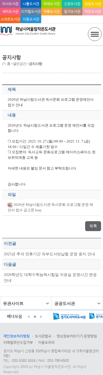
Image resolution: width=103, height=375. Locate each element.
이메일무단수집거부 (18, 342)
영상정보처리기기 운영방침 (77, 336)
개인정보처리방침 (16, 336)
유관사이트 (13, 303)
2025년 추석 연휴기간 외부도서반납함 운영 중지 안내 (49, 254)
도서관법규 (43, 336)
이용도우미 (46, 342)
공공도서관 (64, 303)
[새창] (59, 317)
